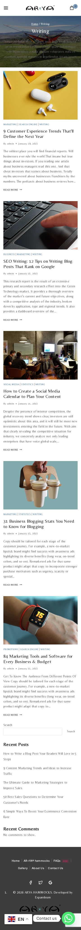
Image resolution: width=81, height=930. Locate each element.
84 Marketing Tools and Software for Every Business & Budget (38, 658)
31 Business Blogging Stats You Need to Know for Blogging (38, 523)
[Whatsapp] (68, 918)
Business (9, 254)
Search (7, 725)
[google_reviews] (50, 882)
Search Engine (28, 124)
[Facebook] (31, 882)
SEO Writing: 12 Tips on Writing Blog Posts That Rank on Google (38, 263)
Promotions (10, 649)
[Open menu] (5, 7)
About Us (38, 868)
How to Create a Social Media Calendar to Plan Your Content (32, 393)
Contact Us (55, 868)
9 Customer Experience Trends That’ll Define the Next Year (38, 133)
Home (16, 860)
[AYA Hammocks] (40, 8)
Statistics (27, 384)
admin (10, 143)
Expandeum (43, 897)
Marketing (10, 124)
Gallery (23, 868)
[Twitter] (40, 882)
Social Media (11, 384)
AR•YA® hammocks (37, 860)
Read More (12, 189)
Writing (44, 124)
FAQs (61, 860)
